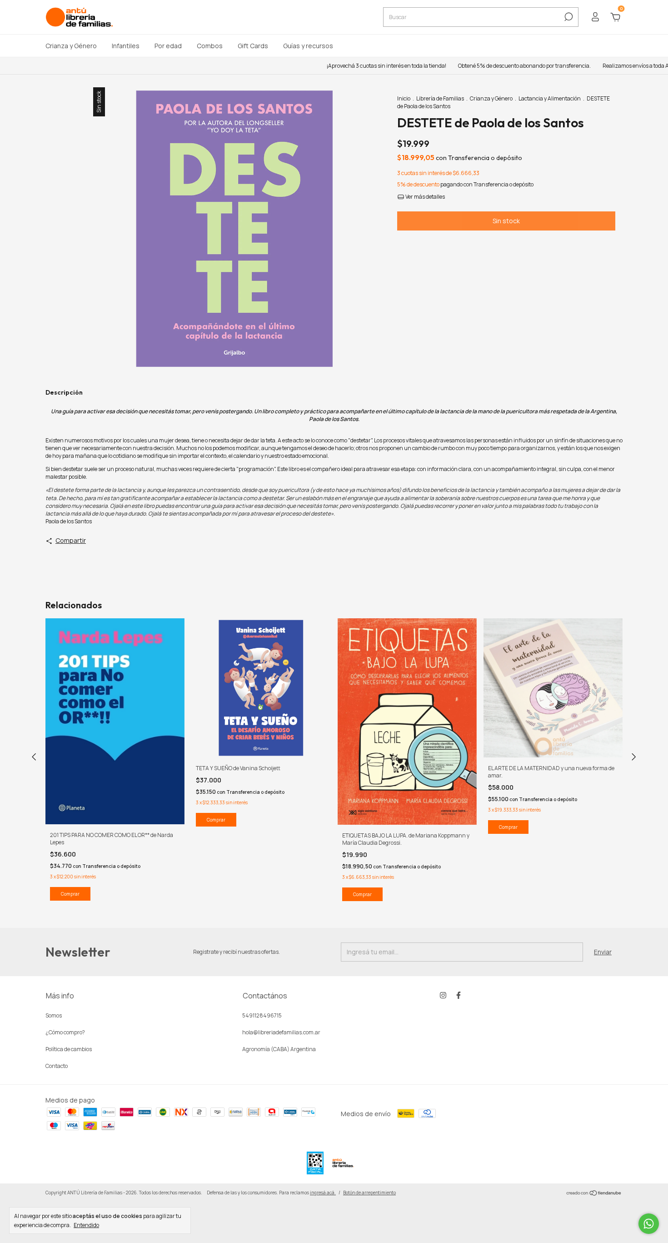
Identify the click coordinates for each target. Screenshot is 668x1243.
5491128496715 (262, 1015)
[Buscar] (567, 17)
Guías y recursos (308, 45)
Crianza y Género (71, 45)
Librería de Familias (440, 98)
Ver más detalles (424, 196)
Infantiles (126, 45)
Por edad (168, 45)
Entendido (86, 1224)
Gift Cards (253, 45)
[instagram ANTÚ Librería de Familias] (443, 995)
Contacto (56, 1066)
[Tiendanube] (594, 1193)
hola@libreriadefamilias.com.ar (281, 1032)
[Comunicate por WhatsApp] (648, 1223)
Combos (210, 45)
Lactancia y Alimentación (549, 98)
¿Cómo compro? (65, 1032)
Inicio (403, 98)
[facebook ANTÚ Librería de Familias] (458, 995)
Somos (53, 1015)
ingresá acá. (323, 1192)
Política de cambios (68, 1049)
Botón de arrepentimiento (369, 1192)
